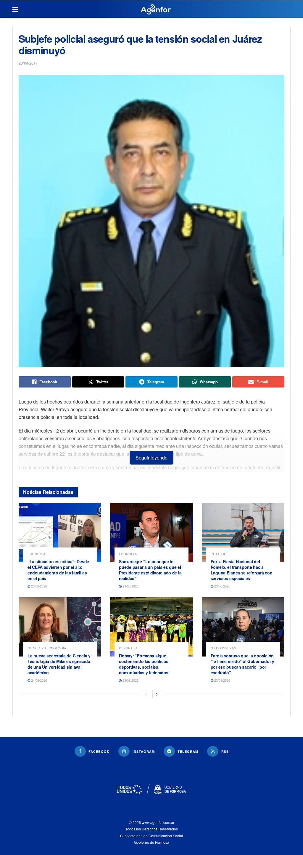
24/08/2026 (38, 680)
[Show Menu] (15, 9)
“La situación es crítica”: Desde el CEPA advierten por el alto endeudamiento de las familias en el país (58, 569)
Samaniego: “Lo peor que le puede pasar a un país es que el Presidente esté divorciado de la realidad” (150, 569)
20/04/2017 (28, 63)
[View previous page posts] (146, 694)
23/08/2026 (38, 586)
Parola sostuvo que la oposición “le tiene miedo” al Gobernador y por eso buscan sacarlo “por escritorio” (242, 664)
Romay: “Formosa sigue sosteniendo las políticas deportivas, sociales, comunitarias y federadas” (144, 664)
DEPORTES (128, 648)
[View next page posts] (156, 694)
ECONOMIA (36, 553)
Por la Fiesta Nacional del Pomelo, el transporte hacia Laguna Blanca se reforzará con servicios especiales (242, 569)
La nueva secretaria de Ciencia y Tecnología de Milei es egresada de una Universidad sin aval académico (59, 664)
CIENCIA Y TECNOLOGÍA (47, 648)
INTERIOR (218, 553)
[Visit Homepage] (156, 9)
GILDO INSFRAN (223, 648)
